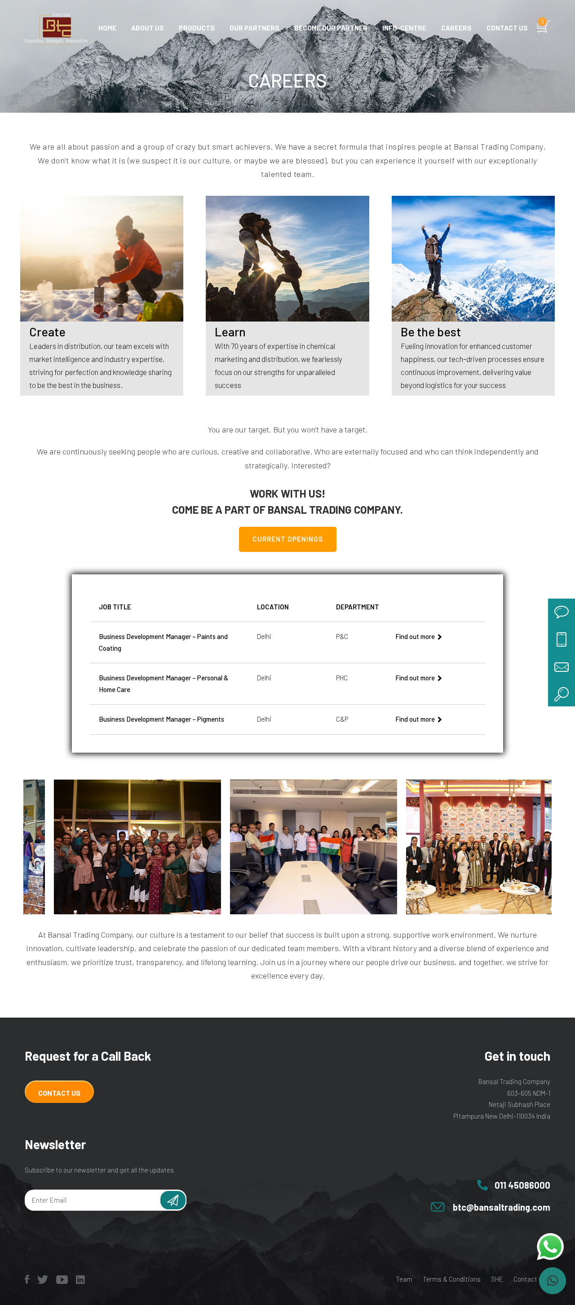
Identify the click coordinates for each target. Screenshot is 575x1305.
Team (404, 1279)
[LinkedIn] (80, 1281)
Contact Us (59, 1093)
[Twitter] (42, 1281)
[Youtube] (62, 1281)
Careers (456, 28)
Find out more (415, 636)
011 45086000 (522, 1185)
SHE (497, 1279)
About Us (147, 28)
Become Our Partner (330, 28)
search (561, 692)
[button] (552, 1280)
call (561, 639)
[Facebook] (27, 1281)
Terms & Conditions (452, 1279)
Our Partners (254, 28)
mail (561, 665)
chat (561, 612)
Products (197, 28)
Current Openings (287, 539)
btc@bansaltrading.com (501, 1207)
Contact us (507, 28)
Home (107, 28)
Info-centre (404, 28)
